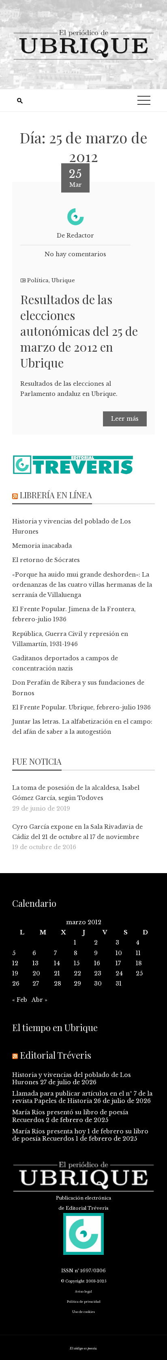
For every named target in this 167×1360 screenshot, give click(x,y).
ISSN (67, 1271)
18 (139, 963)
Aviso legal (83, 1291)
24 (119, 973)
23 (97, 973)
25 (139, 973)
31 (119, 983)
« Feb (19, 999)
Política (38, 280)
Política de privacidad (84, 1302)
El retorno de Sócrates (46, 560)
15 (76, 963)
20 (36, 973)
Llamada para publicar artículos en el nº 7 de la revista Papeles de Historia (82, 1097)
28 (57, 983)
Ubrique (63, 280)
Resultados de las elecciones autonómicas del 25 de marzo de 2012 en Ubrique (79, 331)
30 (98, 983)
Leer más (125, 418)
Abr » (39, 999)
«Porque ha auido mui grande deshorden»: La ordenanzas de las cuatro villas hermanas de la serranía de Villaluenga (82, 585)
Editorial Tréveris (55, 1055)
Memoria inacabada (42, 545)
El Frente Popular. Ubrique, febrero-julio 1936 (81, 707)
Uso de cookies (83, 1312)
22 (77, 973)
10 (119, 953)
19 (15, 973)
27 (35, 983)
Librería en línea (56, 494)
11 (138, 953)
